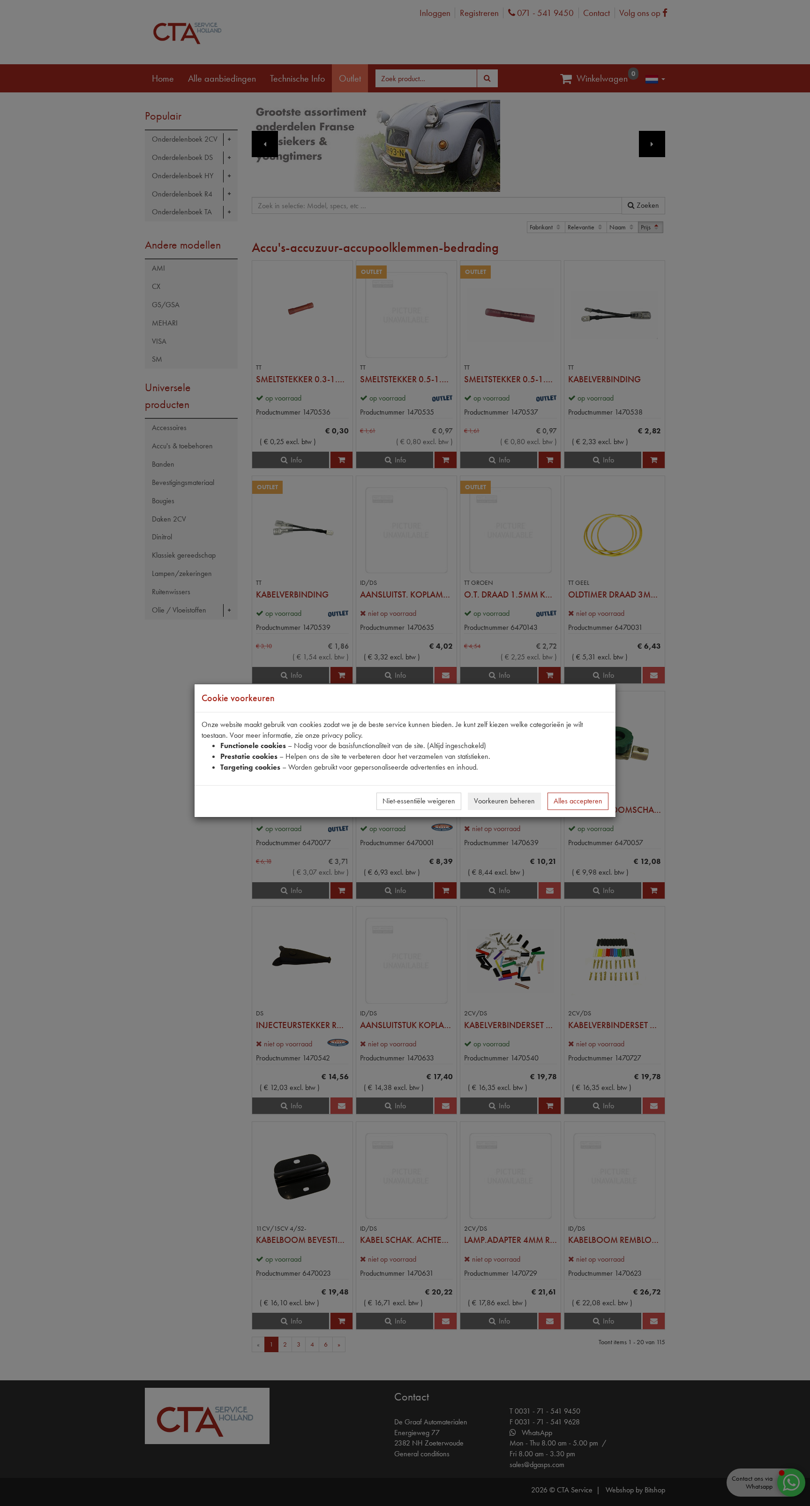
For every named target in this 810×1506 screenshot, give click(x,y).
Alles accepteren (578, 801)
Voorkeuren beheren (504, 801)
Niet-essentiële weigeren (418, 801)
